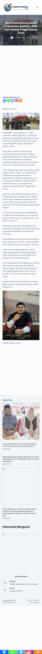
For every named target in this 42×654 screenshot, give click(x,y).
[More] (20, 100)
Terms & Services (33, 600)
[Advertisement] (21, 72)
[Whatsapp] (8, 100)
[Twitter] (12, 100)
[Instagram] (16, 100)
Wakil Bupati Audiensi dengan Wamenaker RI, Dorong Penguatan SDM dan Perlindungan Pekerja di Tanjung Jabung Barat (21, 459)
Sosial (29, 37)
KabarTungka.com (9, 602)
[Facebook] (4, 100)
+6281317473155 (15, 591)
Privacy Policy (34, 602)
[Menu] (37, 7)
